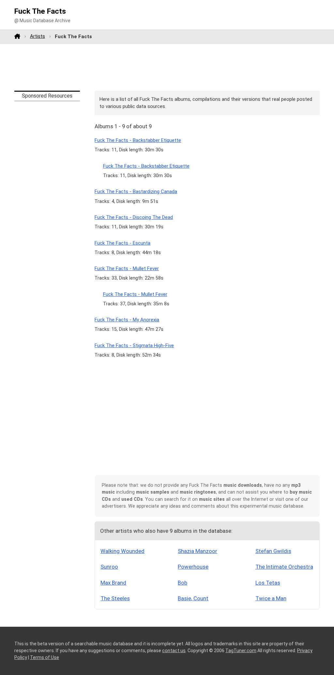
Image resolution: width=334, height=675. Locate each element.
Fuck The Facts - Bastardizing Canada (136, 191)
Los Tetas (267, 582)
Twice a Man (270, 598)
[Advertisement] (167, 67)
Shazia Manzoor (197, 551)
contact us (174, 650)
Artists (37, 36)
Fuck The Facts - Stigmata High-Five (134, 345)
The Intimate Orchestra (284, 566)
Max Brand (113, 582)
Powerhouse (193, 566)
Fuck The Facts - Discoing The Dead (134, 217)
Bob (182, 582)
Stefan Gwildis (273, 551)
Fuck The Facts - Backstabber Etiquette (138, 140)
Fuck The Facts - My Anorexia (127, 320)
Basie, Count (193, 598)
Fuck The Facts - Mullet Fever (127, 268)
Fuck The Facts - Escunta (122, 243)
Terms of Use (44, 657)
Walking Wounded (122, 551)
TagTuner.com (240, 650)
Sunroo (109, 566)
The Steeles (115, 598)
